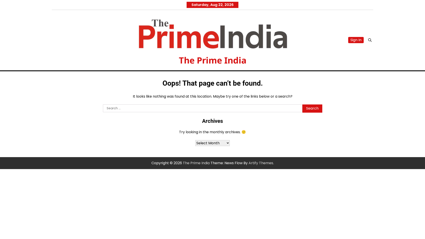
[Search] (370, 40)
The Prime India (212, 60)
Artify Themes (261, 163)
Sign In (355, 39)
